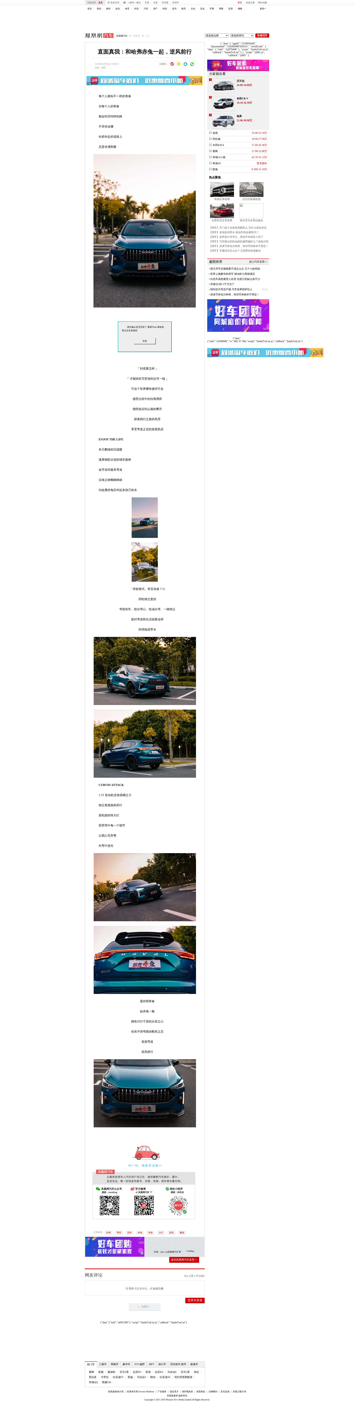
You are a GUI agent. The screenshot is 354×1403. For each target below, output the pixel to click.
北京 (100, 2)
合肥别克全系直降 (222, 220)
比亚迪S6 (165, 1377)
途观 (215, 133)
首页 (89, 8)
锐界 (239, 116)
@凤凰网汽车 (171, 1252)
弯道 (119, 1232)
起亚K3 (137, 1372)
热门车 (91, 1364)
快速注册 (250, 2)
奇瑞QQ (93, 1382)
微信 (138, 2)
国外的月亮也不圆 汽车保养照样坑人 (231, 289)
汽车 (146, 8)
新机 (171, 1232)
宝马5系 (185, 1372)
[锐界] (223, 121)
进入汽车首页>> (258, 261)
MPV (151, 1364)
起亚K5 (159, 1372)
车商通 (165, 2)
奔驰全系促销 (222, 199)
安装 (145, 341)
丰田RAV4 (218, 145)
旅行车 (162, 1364)
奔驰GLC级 (219, 157)
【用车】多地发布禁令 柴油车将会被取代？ (234, 232)
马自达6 (171, 1372)
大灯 (161, 1232)
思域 (148, 1372)
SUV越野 (139, 1364)
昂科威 (216, 139)
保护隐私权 (187, 1391)
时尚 (136, 8)
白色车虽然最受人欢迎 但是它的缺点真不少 (235, 279)
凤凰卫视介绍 (239, 1391)
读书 (174, 8)
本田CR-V (242, 98)
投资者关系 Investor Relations (140, 1391)
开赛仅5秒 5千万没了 (222, 284)
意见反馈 (225, 1391)
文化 (193, 8)
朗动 (152, 1377)
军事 (212, 8)
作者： (157, 1252)
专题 (155, 2)
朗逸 (215, 169)
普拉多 (93, 1377)
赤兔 (140, 1232)
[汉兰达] (223, 85)
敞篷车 (194, 1364)
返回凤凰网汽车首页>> (184, 1259)
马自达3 (141, 1377)
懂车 (104, 67)
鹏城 (182, 1232)
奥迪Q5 (217, 163)
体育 (127, 8)
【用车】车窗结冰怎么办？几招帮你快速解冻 (235, 250)
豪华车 (126, 1364)
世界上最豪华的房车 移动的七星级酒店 (232, 274)
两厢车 (115, 1364)
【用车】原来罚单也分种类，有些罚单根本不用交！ (238, 246)
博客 (221, 8)
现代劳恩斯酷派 (183, 1377)
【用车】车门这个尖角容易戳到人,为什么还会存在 (238, 227)
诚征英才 (174, 1391)
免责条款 (200, 1391)
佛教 (240, 8)
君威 (100, 1372)
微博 (131, 2)
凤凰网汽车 (96, 36)
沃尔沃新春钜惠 (251, 199)
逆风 (129, 1232)
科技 (165, 8)
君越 (130, 1377)
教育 (183, 8)
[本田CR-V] (223, 103)
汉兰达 (240, 80)
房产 (155, 8)
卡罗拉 (105, 1377)
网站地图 (262, 2)
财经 (108, 8)
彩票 (230, 8)
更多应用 (114, 2)
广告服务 (162, 1391)
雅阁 (91, 1372)
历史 (202, 8)
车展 (147, 2)
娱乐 (118, 8)
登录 (240, 2)
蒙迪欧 (111, 1372)
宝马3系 (124, 1372)
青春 (150, 1232)
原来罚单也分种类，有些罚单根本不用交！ (234, 294)
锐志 (196, 1372)
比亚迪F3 (118, 1377)
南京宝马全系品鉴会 (251, 220)
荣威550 (106, 1382)
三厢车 (103, 1364)
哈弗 (104, 490)
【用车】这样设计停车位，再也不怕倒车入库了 (236, 237)
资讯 (99, 8)
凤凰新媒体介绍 (116, 1391)
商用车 (175, 2)
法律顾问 (213, 1391)
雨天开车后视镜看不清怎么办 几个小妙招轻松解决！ (235, 268)
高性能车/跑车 (178, 1364)
